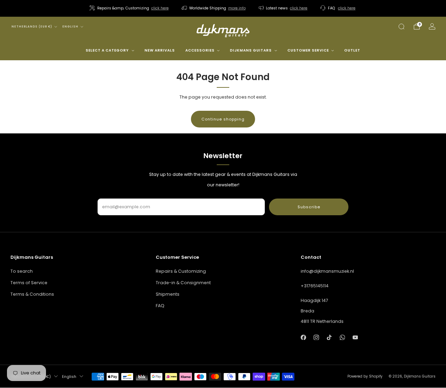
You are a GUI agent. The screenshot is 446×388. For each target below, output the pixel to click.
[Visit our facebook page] (303, 337)
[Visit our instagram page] (316, 337)
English (70, 27)
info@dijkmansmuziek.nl (327, 271)
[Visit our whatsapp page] (342, 337)
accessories (200, 50)
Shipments (167, 294)
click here (160, 8)
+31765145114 (315, 286)
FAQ (160, 306)
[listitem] (130, 8)
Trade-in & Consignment (183, 283)
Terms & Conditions (32, 294)
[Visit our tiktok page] (329, 337)
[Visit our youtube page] (355, 337)
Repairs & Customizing (181, 271)
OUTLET (352, 50)
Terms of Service (28, 283)
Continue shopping (223, 119)
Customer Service (308, 50)
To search (21, 271)
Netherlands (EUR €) (31, 27)
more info (237, 8)
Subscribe (309, 207)
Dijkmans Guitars (251, 50)
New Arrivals (160, 50)
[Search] (401, 26)
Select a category (107, 50)
